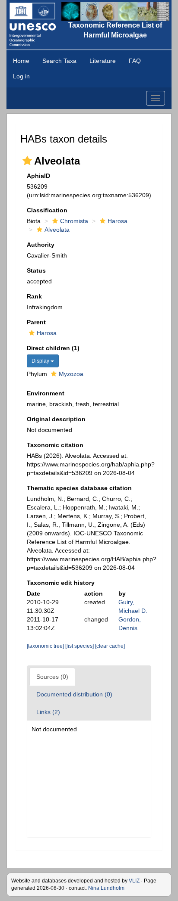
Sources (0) (52, 676)
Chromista (74, 220)
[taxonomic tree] (46, 646)
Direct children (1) (53, 348)
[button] (27, 160)
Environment (45, 393)
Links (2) (48, 711)
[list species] (80, 646)
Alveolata (57, 229)
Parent (36, 322)
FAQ (135, 60)
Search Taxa (59, 60)
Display (41, 361)
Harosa (117, 220)
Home (21, 60)
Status (36, 270)
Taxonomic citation (55, 444)
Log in (21, 76)
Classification (47, 210)
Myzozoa (71, 373)
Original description (56, 419)
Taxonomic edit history (61, 582)
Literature (102, 60)
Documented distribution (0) (74, 694)
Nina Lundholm (106, 888)
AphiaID (38, 175)
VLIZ (134, 881)
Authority (40, 244)
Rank (34, 296)
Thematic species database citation (79, 488)
